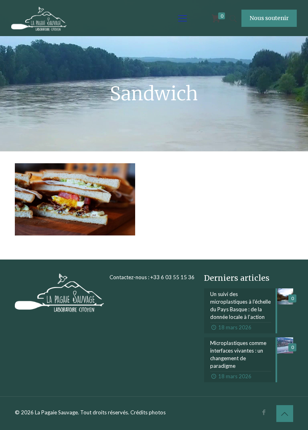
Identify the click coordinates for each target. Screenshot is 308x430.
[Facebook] (264, 412)
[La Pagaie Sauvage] (39, 18)
